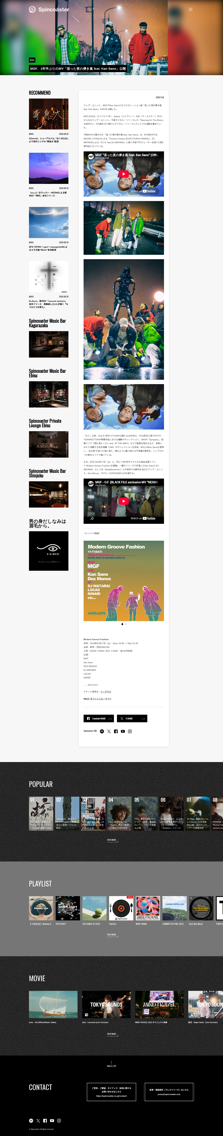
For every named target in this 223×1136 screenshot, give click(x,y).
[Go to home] (49, 9)
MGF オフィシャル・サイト (98, 699)
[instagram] (129, 733)
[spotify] (102, 733)
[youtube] (122, 733)
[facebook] (115, 733)
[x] (108, 733)
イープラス (106, 692)
